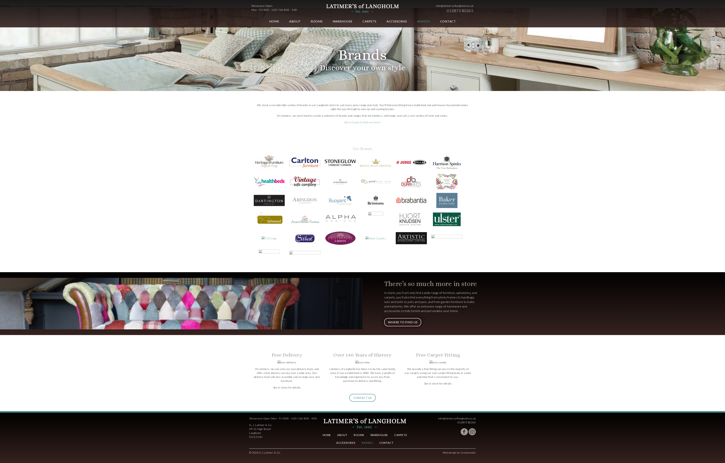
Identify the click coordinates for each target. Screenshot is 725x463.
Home (274, 21)
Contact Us (362, 397)
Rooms (317, 21)
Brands (423, 21)
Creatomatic (468, 452)
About (295, 21)
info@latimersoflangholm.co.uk (455, 5)
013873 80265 (460, 10)
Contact (448, 21)
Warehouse (342, 21)
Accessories (396, 21)
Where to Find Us (402, 322)
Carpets (369, 21)
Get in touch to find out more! (362, 122)
